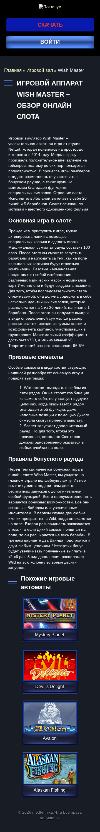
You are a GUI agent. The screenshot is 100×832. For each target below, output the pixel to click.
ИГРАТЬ (49, 610)
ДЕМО (49, 620)
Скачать (50, 25)
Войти (50, 42)
